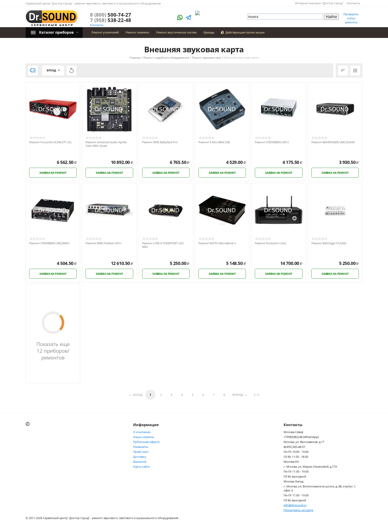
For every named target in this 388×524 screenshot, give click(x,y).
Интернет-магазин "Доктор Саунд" (319, 3)
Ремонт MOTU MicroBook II (217, 243)
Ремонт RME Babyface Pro (160, 142)
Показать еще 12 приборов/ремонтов (53, 351)
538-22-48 (110, 20)
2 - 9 (256, 395)
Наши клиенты (143, 437)
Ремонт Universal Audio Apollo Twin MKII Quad (106, 144)
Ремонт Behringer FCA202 (328, 243)
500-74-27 (110, 14)
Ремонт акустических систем (176, 32)
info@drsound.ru (295, 505)
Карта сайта (141, 467)
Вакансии (139, 462)
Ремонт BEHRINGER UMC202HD (333, 142)
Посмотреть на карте (298, 510)
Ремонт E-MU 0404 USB (214, 142)
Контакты (353, 3)
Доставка (139, 457)
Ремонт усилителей (105, 32)
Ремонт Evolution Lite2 (270, 243)
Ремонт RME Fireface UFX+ (103, 243)
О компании (141, 432)
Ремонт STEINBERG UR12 (272, 142)
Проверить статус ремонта (351, 18)
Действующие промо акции (245, 32)
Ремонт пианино (137, 32)
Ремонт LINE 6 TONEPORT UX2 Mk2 (163, 245)
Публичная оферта (146, 442)
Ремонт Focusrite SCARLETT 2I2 (50, 142)
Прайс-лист (141, 452)
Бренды (209, 32)
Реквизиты (140, 447)
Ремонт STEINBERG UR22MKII (49, 243)
